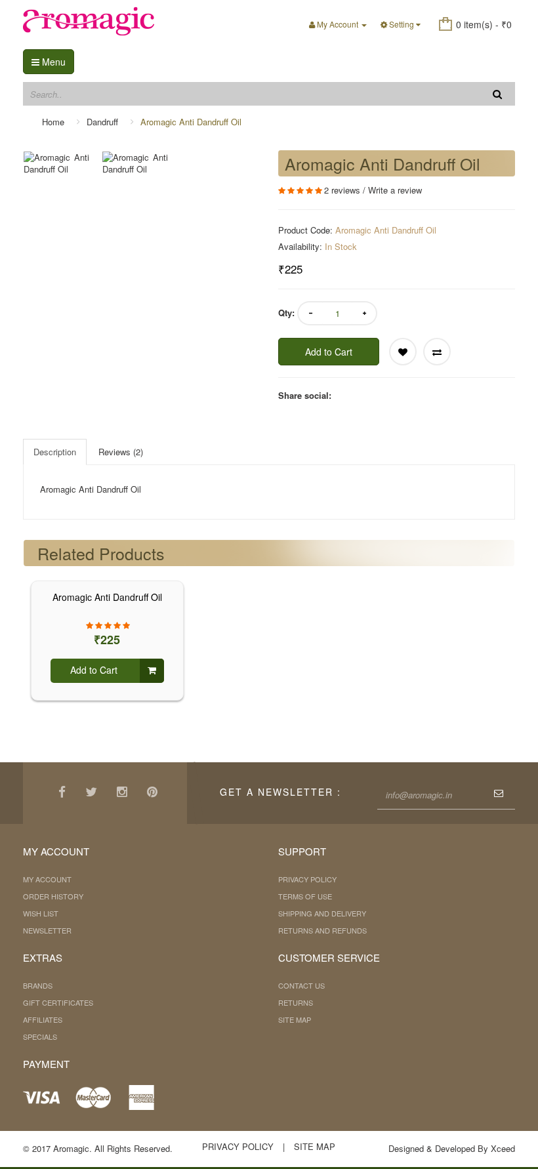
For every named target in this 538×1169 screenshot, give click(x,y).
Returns (295, 1002)
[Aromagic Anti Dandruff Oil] (62, 164)
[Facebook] (63, 793)
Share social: (304, 395)
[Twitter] (92, 793)
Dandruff (102, 121)
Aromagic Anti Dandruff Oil (190, 121)
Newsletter (47, 930)
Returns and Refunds (322, 930)
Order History (53, 896)
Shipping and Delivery (322, 913)
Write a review (395, 190)
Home (53, 121)
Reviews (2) (120, 451)
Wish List (40, 913)
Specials (40, 1036)
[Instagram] (124, 793)
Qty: (286, 313)
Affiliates (42, 1019)
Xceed (503, 1148)
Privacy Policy (307, 879)
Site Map (294, 1019)
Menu (52, 61)
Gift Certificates (58, 1002)
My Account (47, 879)
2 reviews (342, 190)
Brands (37, 985)
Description (54, 451)
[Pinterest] (154, 793)
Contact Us (301, 985)
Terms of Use (305, 896)
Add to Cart (328, 351)
